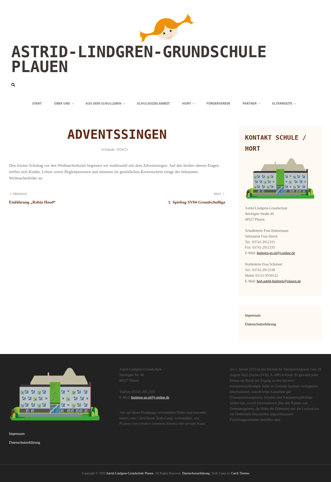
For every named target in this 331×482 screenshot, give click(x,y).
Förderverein (218, 103)
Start (37, 103)
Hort (186, 103)
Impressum (253, 315)
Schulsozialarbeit (153, 103)
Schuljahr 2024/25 (114, 149)
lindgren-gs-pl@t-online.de (276, 253)
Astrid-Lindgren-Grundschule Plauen (139, 59)
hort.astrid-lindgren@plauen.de (279, 281)
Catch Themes (240, 473)
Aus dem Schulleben (103, 103)
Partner (250, 103)
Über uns (62, 103)
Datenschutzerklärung (260, 324)
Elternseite (282, 103)
